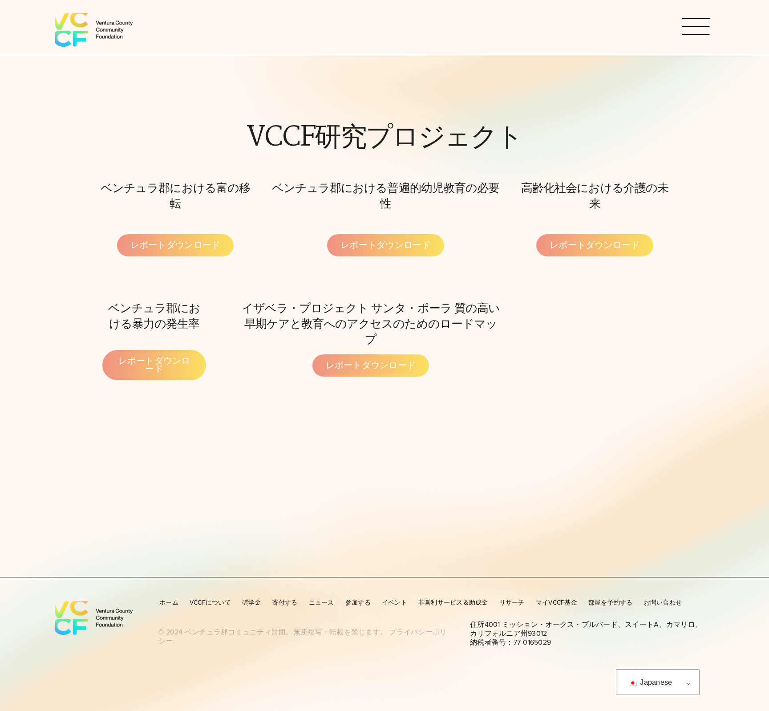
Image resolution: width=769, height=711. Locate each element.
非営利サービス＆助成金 (453, 602)
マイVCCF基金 (556, 602)
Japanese (655, 682)
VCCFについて (210, 602)
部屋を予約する (610, 602)
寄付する (285, 602)
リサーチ (512, 602)
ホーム (168, 602)
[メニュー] (696, 27)
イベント (394, 602)
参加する (358, 602)
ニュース (321, 602)
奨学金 (251, 602)
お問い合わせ (663, 602)
